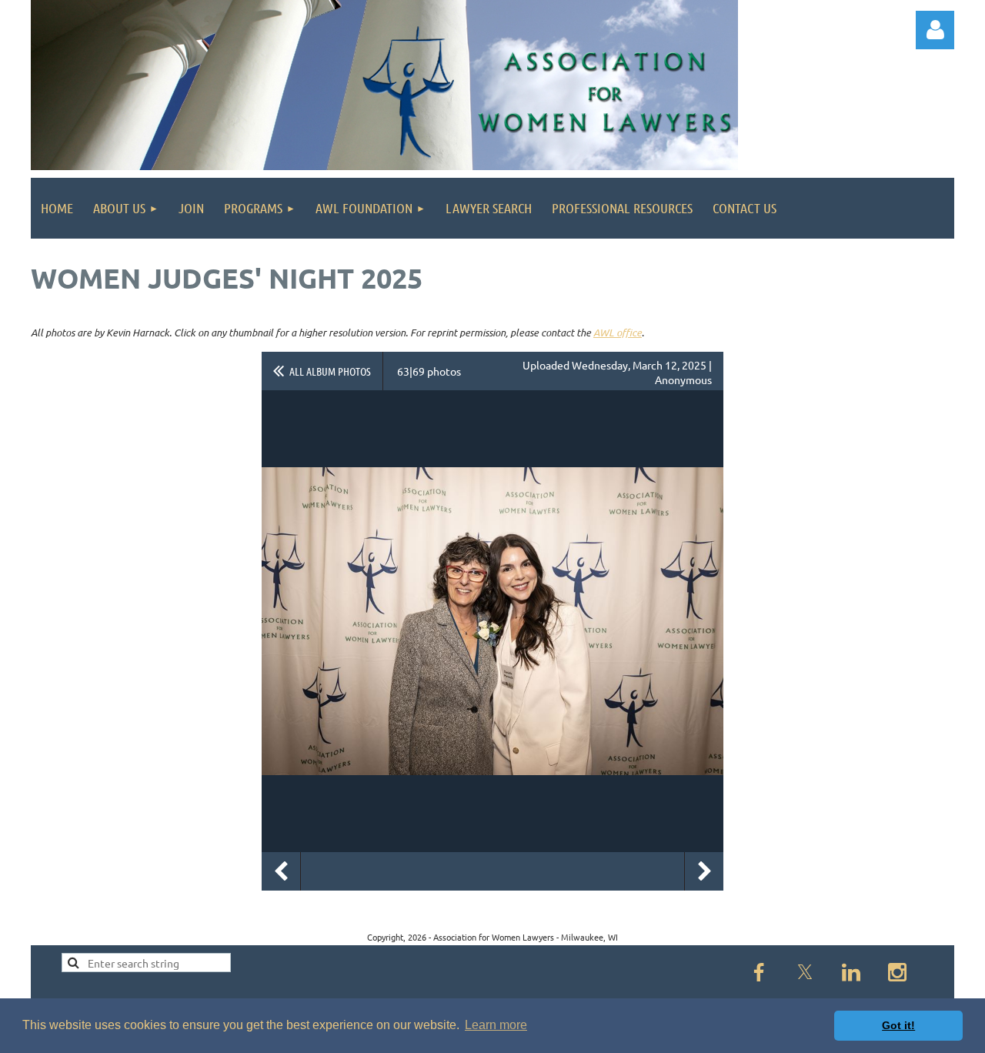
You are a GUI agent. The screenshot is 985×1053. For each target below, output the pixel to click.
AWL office (617, 332)
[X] (805, 972)
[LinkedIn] (851, 972)
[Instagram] (897, 972)
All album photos (330, 371)
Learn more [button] (496, 1024)
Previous (281, 871)
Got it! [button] (898, 1025)
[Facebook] (759, 972)
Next (704, 871)
